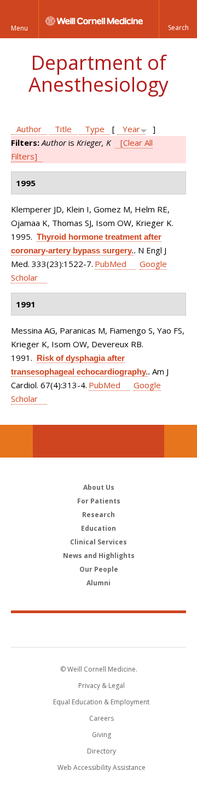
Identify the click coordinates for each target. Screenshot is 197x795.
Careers (101, 718)
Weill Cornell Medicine (98, 629)
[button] (178, 19)
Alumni (98, 583)
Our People (98, 569)
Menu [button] (19, 28)
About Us (98, 487)
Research (98, 514)
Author (29, 128)
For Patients (98, 501)
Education (98, 528)
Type (95, 128)
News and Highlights (99, 555)
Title (63, 128)
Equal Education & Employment (101, 702)
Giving (101, 734)
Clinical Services (98, 542)
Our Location (16, 441)
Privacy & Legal (101, 685)
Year (131, 128)
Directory (101, 751)
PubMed (110, 263)
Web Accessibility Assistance (101, 767)
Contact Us (180, 441)
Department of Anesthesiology (98, 73)
